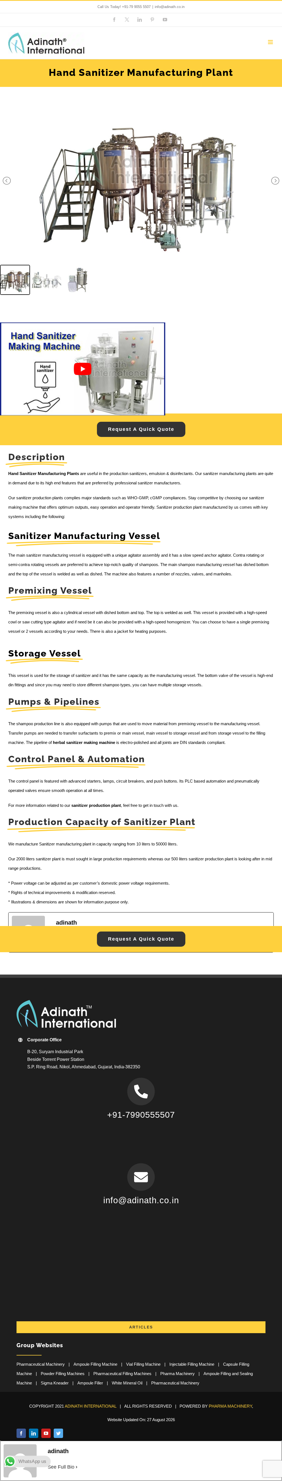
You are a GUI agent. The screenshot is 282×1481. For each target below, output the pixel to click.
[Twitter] (58, 1433)
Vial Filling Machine (143, 1364)
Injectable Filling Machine (191, 1364)
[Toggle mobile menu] (271, 42)
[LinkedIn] (33, 1433)
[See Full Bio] (76, 1467)
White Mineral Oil (127, 1383)
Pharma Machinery (177, 1373)
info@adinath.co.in (170, 7)
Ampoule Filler (90, 1383)
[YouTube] (46, 1433)
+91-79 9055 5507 (136, 7)
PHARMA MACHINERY (230, 1406)
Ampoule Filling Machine (95, 1364)
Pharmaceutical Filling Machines (122, 1373)
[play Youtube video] (82, 368)
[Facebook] (21, 1433)
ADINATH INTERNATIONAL (90, 1406)
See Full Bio (61, 1467)
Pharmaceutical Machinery (41, 1364)
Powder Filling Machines (63, 1373)
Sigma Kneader (55, 1383)
